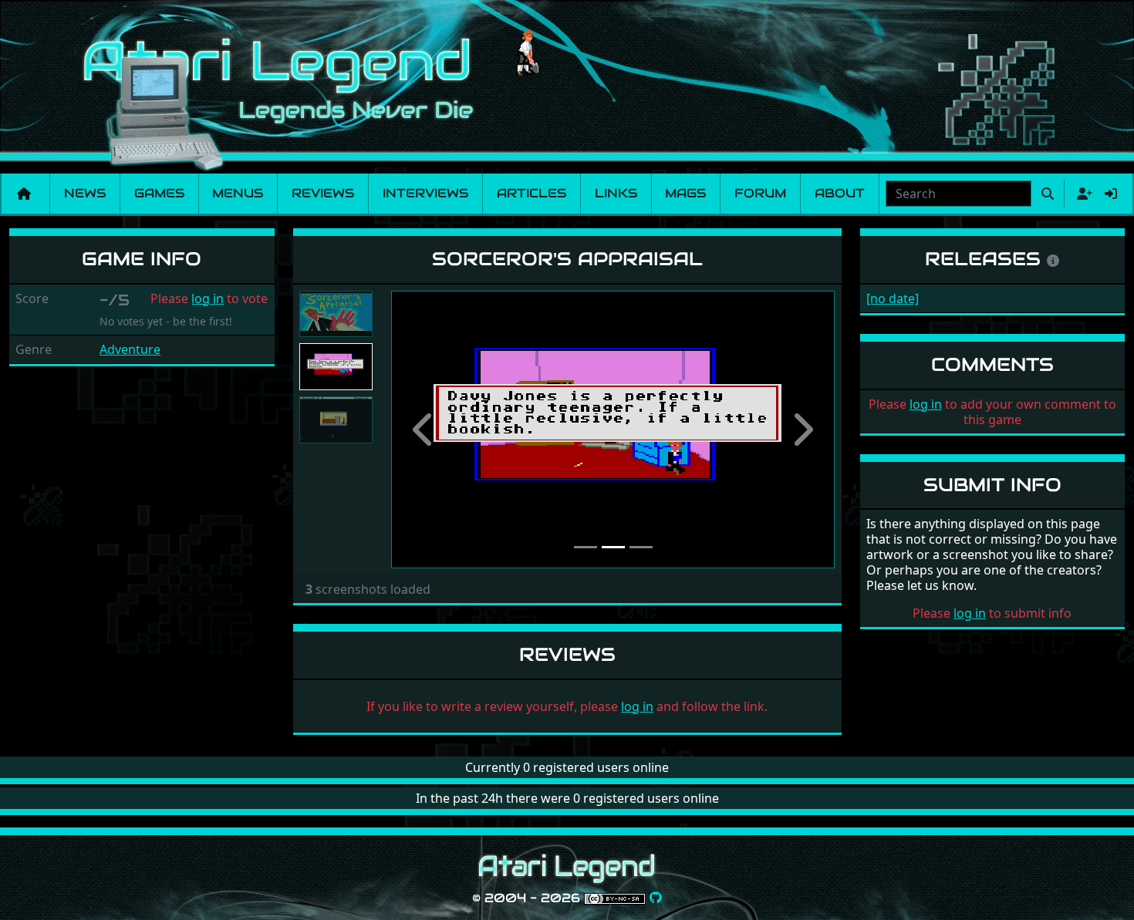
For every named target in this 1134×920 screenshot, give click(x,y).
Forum (760, 193)
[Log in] (1111, 193)
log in (207, 298)
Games (159, 193)
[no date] (892, 298)
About (840, 193)
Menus (237, 193)
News (85, 193)
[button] (424, 429)
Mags (685, 193)
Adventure (130, 349)
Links (616, 193)
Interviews (425, 193)
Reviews (323, 193)
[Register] (1082, 193)
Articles (531, 193)
